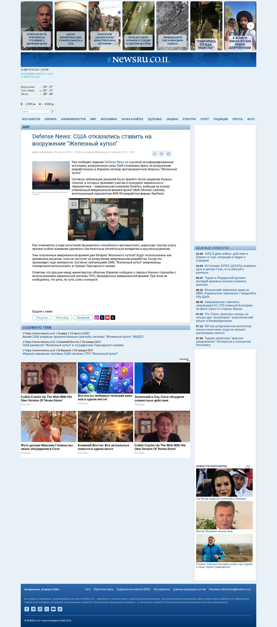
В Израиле (64, 350)
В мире (62, 333)
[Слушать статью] (172, 154)
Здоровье (155, 119)
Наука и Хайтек (132, 119)
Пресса (238, 119)
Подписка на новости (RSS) (134, 589)
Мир (93, 119)
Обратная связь (104, 589)
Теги (87, 589)
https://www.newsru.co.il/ (40, 333)
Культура (189, 119)
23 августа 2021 (80, 333)
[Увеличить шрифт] (162, 154)
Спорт (204, 119)
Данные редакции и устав (189, 589)
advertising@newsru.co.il (236, 589)
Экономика (108, 119)
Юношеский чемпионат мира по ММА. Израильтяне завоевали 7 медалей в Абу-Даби (226, 293)
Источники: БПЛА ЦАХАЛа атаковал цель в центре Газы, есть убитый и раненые (226, 269)
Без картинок (162, 589)
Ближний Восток (73, 119)
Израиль (51, 119)
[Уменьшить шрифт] (155, 154)
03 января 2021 (83, 350)
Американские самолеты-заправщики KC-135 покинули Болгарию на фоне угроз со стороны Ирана (224, 305)
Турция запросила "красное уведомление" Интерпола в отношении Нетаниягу (223, 342)
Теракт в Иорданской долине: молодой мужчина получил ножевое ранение (221, 281)
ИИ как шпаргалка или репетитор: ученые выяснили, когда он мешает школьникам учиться (224, 330)
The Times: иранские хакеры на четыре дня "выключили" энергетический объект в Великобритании (224, 317)
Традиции (220, 119)
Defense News (115, 162)
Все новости (31, 119)
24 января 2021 (91, 341)
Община (172, 119)
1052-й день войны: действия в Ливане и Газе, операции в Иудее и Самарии (222, 257)
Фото (251, 119)
